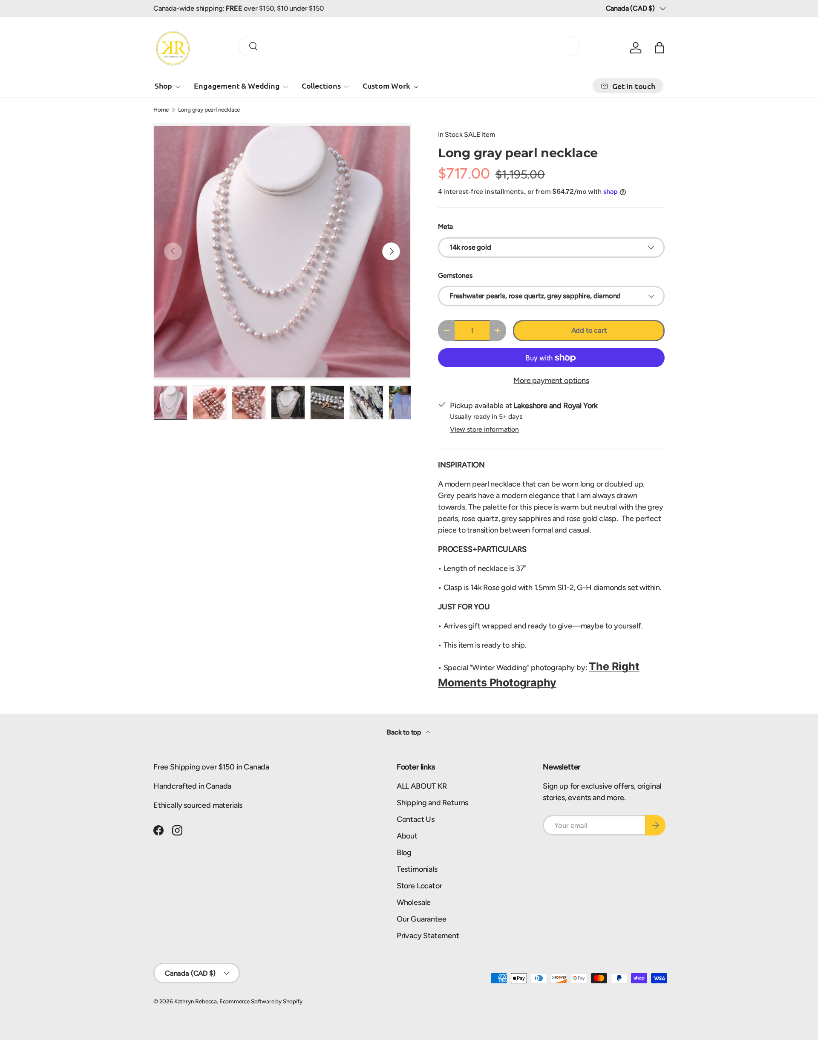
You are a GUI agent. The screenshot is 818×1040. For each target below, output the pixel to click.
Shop (163, 85)
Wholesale (414, 902)
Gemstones (455, 275)
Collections (321, 85)
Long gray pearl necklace (209, 110)
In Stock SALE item (466, 134)
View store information (484, 429)
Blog (404, 852)
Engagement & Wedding (236, 85)
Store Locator (419, 885)
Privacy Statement (428, 935)
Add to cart (589, 330)
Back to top (405, 732)
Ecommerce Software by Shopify (260, 1001)
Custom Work (386, 85)
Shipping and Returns (432, 802)
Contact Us (416, 819)
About (407, 836)
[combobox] (409, 46)
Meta (445, 226)
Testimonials (417, 869)
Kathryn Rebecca (195, 1001)
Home (161, 110)
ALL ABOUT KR (422, 786)
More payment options (551, 380)
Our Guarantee (421, 919)
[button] (659, 47)
